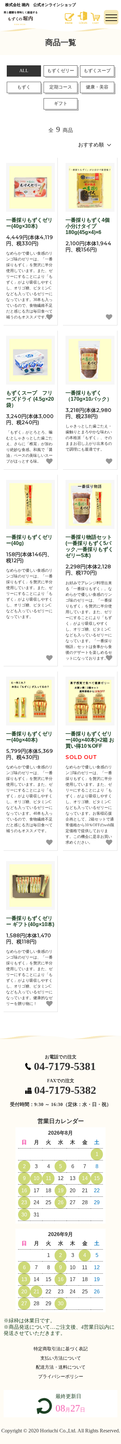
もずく (24, 87)
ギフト (60, 103)
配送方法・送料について (61, 1367)
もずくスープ (97, 70)
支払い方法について (60, 1358)
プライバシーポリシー (60, 1376)
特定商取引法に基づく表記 (61, 1348)
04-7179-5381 (65, 1066)
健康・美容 (97, 87)
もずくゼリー (60, 70)
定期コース (60, 87)
